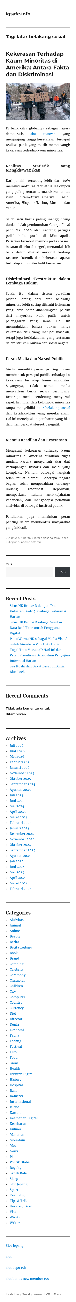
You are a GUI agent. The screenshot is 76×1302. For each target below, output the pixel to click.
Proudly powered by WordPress (41, 1294)
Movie (14, 1146)
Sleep (14, 1179)
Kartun (15, 1113)
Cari (9, 564)
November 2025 (22, 773)
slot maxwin (43, 134)
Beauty (15, 936)
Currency (17, 1008)
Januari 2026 (20, 768)
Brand (14, 958)
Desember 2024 (22, 834)
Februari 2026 (21, 762)
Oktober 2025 (20, 779)
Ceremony (18, 975)
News (14, 1151)
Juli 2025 (16, 795)
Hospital (16, 1085)
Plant (14, 1157)
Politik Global (20, 1162)
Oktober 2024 (20, 845)
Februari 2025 (20, 823)
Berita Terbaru (21, 947)
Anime (15, 931)
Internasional (20, 1102)
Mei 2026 (17, 757)
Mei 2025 (17, 806)
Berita (27, 537)
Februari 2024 (20, 889)
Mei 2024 (17, 872)
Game (14, 1063)
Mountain (17, 1140)
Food (14, 1057)
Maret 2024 (19, 883)
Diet (13, 1013)
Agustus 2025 (20, 790)
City (13, 991)
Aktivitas (17, 920)
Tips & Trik (18, 1201)
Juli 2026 (17, 745)
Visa (13, 1212)
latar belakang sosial (53, 408)
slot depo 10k (16, 1268)
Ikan (13, 1091)
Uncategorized (21, 1206)
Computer (17, 997)
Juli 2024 (16, 861)
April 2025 (18, 812)
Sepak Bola (18, 1173)
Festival (16, 1046)
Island (14, 1107)
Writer (15, 1223)
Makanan (17, 1135)
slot (9, 1257)
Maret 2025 (19, 817)
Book (14, 953)
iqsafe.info (18, 14)
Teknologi (18, 1195)
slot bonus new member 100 (27, 1279)
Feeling (15, 1041)
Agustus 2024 (20, 856)
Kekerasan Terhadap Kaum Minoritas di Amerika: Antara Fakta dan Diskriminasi (37, 64)
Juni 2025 (17, 801)
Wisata (15, 1217)
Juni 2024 (17, 867)
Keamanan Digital (24, 1118)
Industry (16, 1096)
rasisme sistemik (31, 541)
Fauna (14, 1035)
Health (15, 1068)
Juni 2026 (17, 751)
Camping (17, 964)
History (15, 1079)
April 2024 (18, 878)
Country (16, 1002)
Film (13, 1052)
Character (17, 980)
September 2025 (22, 784)
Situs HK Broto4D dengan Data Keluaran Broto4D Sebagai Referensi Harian (38, 611)
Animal (15, 925)
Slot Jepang (18, 1184)
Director (16, 1019)
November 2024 (22, 839)
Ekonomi (17, 1030)
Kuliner (15, 1129)
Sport (14, 1190)
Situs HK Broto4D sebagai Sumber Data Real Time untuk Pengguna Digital (36, 627)
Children (16, 986)
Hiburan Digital (22, 1074)
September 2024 (22, 850)
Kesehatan (18, 1124)
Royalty (15, 1168)
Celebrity (17, 969)
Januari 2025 (19, 828)
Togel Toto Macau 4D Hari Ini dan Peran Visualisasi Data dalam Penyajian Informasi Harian (40, 655)
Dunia (14, 1024)
